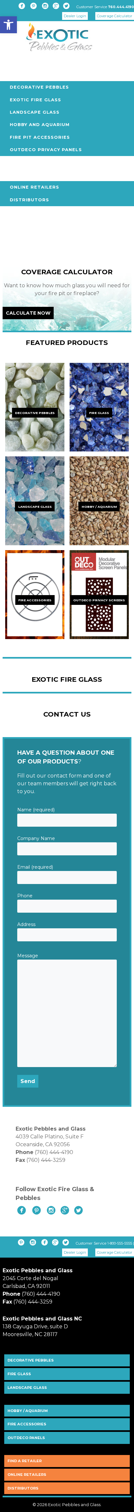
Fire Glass (19, 1374)
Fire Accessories (26, 1424)
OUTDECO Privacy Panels (46, 149)
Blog (10, 224)
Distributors (29, 199)
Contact (16, 237)
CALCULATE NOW (28, 313)
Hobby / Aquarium (27, 1410)
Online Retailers (34, 187)
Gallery (14, 212)
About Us (16, 162)
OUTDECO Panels (26, 1437)
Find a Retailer (24, 1461)
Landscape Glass (35, 112)
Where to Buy (23, 174)
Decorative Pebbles (39, 87)
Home (11, 62)
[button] (8, 24)
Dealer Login (75, 16)
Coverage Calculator (114, 16)
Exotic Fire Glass (35, 99)
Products (18, 74)
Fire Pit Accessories (40, 137)
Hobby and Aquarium (40, 124)
